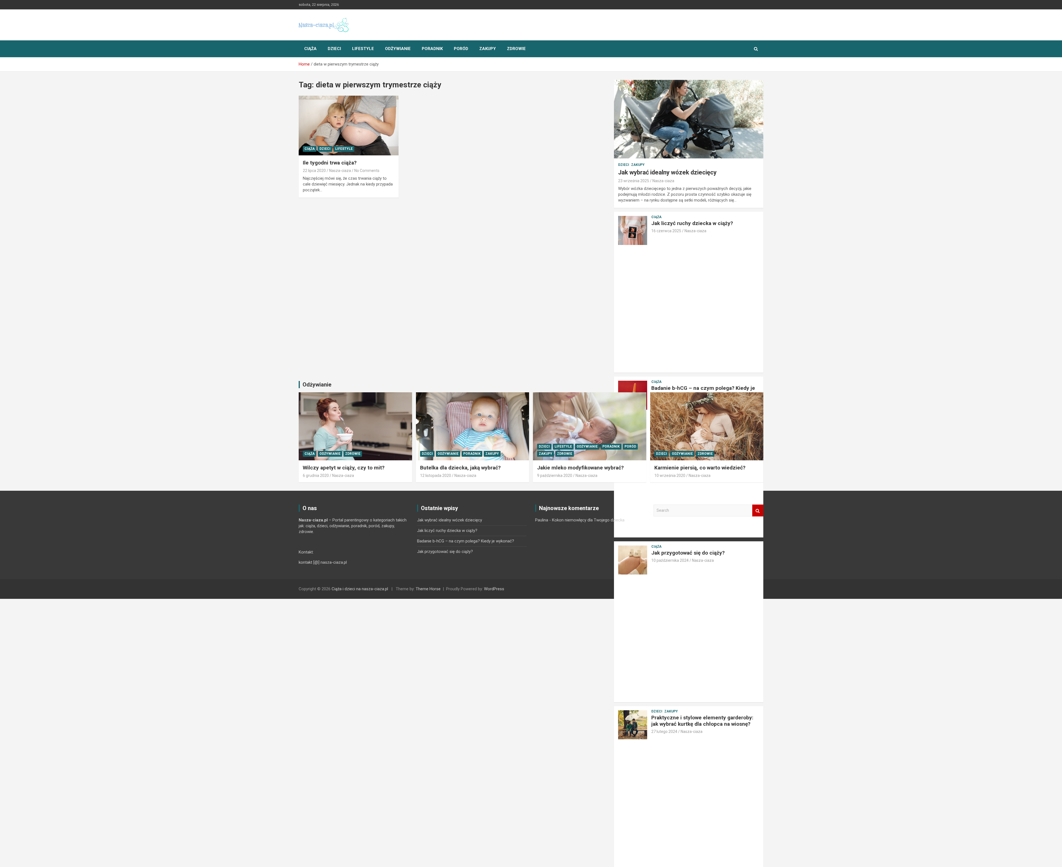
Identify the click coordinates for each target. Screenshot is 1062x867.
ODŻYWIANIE (398, 48)
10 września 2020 (669, 475)
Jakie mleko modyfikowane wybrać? (580, 467)
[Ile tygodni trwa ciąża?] (348, 125)
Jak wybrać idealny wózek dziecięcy (667, 172)
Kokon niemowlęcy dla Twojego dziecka (588, 520)
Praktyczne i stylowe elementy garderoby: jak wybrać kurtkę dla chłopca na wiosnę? (702, 720)
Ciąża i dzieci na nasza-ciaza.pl (360, 588)
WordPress (494, 588)
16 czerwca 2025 (666, 231)
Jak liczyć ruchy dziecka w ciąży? (692, 223)
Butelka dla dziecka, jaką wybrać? (460, 467)
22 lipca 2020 (314, 170)
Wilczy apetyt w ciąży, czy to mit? (343, 467)
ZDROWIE (516, 48)
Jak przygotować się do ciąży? (445, 551)
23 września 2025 (633, 181)
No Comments (366, 170)
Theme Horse (428, 588)
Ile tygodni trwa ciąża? (329, 163)
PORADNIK (432, 48)
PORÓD (461, 48)
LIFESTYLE (363, 48)
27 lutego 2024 (664, 731)
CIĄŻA (310, 48)
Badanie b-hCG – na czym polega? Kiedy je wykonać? (703, 391)
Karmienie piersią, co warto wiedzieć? (699, 467)
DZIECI (334, 48)
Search (757, 510)
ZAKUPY (487, 48)
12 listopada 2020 (435, 475)
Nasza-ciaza (340, 170)
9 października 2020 (554, 475)
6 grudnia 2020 (316, 475)
